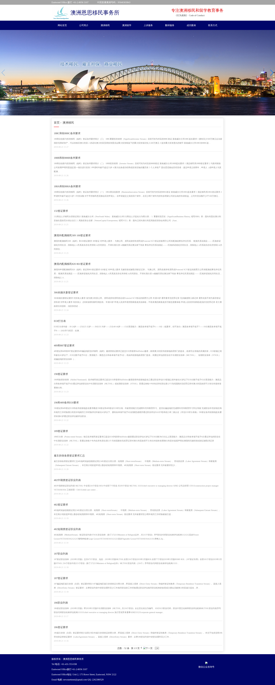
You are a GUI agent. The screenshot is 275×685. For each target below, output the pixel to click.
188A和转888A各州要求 (67, 186)
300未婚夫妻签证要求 (66, 292)
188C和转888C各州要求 (67, 133)
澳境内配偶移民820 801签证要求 (72, 264)
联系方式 (212, 25)
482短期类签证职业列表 (67, 529)
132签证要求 (61, 210)
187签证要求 (61, 578)
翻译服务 (169, 25)
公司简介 (83, 25)
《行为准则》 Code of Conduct (190, 15)
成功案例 (191, 25)
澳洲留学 (126, 25)
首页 (57, 122)
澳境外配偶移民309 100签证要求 (72, 235)
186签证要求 (61, 627)
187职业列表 (61, 553)
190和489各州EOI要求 (66, 402)
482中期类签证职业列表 (67, 480)
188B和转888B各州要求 (67, 157)
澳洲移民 (105, 25)
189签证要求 (61, 431)
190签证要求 (61, 374)
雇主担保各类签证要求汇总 (69, 455)
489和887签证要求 (64, 345)
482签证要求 (61, 504)
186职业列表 (61, 602)
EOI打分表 (60, 321)
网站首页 (62, 25)
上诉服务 (148, 25)
